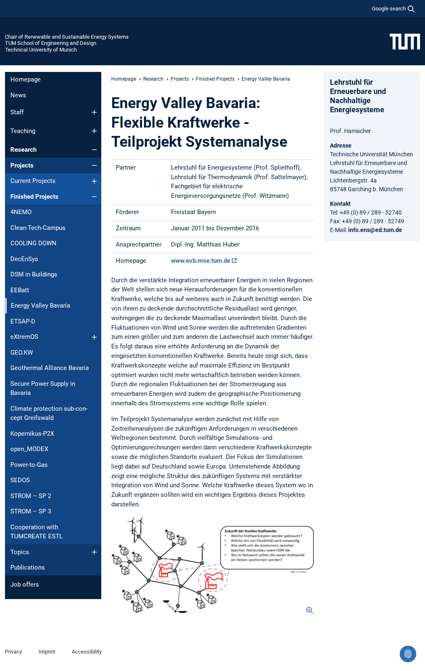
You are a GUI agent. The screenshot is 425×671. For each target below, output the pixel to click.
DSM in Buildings (33, 274)
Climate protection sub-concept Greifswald (49, 413)
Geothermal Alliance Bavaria (49, 368)
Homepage (25, 79)
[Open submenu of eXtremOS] (94, 337)
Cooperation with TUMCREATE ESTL (36, 531)
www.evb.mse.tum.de (200, 260)
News (18, 95)
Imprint (47, 652)
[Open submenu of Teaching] (94, 131)
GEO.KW (21, 352)
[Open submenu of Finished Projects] (94, 197)
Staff (17, 112)
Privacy (13, 652)
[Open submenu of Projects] (94, 165)
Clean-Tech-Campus (38, 228)
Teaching (22, 131)
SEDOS (20, 480)
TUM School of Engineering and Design (50, 43)
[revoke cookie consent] (408, 654)
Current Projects (33, 181)
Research (23, 149)
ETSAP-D (22, 321)
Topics (19, 552)
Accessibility (87, 652)
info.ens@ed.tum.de (375, 230)
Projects (22, 165)
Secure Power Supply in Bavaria (42, 388)
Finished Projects (34, 196)
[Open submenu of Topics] (94, 552)
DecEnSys (24, 259)
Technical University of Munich (41, 50)
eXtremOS (24, 336)
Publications (27, 567)
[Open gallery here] (212, 565)
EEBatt (19, 290)
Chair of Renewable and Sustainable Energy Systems (67, 37)
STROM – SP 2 (30, 496)
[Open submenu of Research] (94, 150)
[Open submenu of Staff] (94, 112)
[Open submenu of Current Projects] (94, 181)
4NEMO (21, 212)
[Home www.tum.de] (405, 41)
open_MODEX (29, 449)
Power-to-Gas (29, 465)
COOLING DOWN (33, 243)
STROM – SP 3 (30, 511)
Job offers (24, 584)
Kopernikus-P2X (32, 433)
